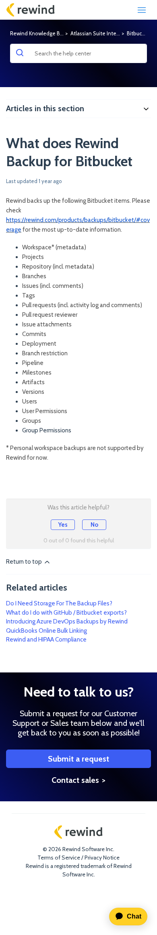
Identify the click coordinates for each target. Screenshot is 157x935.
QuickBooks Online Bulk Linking (46, 630)
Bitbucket (138, 33)
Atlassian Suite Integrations (103, 33)
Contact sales (75, 780)
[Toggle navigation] (141, 10)
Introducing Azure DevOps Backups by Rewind (67, 621)
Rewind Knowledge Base (39, 33)
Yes (63, 524)
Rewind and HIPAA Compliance (46, 639)
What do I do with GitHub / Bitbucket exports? (66, 612)
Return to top (24, 561)
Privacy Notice (102, 857)
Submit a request (78, 759)
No (94, 524)
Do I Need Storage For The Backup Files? (59, 603)
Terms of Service (58, 857)
